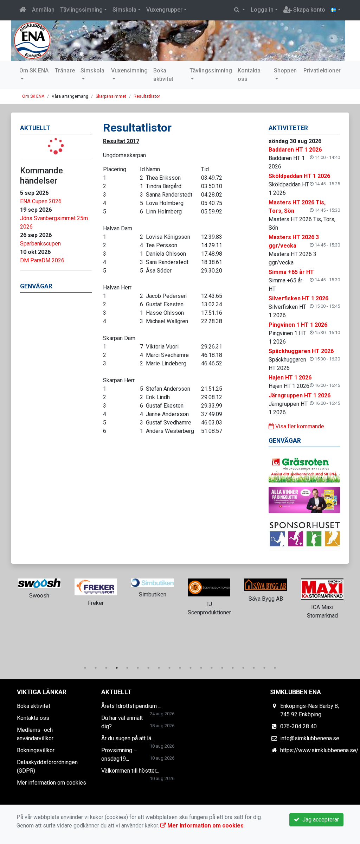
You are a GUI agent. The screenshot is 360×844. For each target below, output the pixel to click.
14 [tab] (222, 667)
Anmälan (43, 9)
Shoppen (285, 70)
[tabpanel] (39, 587)
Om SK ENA (34, 70)
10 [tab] (180, 667)
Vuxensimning (129, 70)
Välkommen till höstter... (130, 770)
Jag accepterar (319, 819)
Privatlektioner (322, 70)
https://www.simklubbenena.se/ (319, 750)
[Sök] (239, 10)
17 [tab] (253, 667)
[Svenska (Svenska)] (335, 10)
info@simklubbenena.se (309, 738)
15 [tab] (232, 667)
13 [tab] (211, 667)
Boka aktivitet (163, 74)
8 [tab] (158, 667)
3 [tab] (106, 667)
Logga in (262, 9)
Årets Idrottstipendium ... (131, 706)
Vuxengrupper (164, 9)
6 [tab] (137, 667)
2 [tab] (95, 667)
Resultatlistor (147, 96)
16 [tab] (243, 667)
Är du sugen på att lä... (127, 738)
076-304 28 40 (298, 726)
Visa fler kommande (299, 426)
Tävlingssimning (81, 9)
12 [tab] (201, 667)
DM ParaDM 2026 (42, 260)
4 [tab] (116, 667)
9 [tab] (169, 667)
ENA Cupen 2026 (41, 201)
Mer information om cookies (51, 782)
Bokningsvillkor (35, 750)
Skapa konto (308, 9)
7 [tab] (148, 667)
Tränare (65, 70)
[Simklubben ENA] (178, 40)
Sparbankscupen (40, 243)
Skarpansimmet (111, 96)
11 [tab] (190, 667)
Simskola (124, 9)
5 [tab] (127, 667)
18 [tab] (264, 667)
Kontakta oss (249, 74)
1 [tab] (85, 667)
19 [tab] (274, 667)
